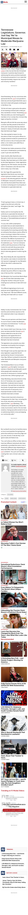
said (14, 99)
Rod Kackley (4, 46)
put (22, 331)
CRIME (6, 498)
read (11, 243)
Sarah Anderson (5, 712)
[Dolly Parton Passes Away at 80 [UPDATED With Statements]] (14, 674)
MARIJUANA (13, 498)
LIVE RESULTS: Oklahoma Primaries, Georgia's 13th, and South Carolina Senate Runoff (13, 709)
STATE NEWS (22, 498)
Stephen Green (5, 736)
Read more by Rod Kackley (19, 491)
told (2, 278)
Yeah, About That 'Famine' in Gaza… (12, 757)
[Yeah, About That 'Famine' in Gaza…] (14, 747)
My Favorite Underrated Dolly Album (14, 887)
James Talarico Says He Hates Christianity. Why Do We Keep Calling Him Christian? (14, 882)
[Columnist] (6, 467)
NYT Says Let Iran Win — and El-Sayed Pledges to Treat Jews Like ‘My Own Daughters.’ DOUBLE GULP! (13, 782)
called (3, 71)
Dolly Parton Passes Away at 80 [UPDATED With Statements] (13, 684)
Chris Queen (4, 687)
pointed (3, 178)
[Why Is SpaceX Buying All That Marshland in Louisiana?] (14, 723)
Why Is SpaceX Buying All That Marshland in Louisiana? (13, 733)
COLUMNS (10, 494)
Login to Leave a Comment (14, 810)
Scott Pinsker (5, 786)
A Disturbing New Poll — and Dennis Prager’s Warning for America (12, 660)
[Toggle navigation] (25, 1)
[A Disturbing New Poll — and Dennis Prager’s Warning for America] (14, 649)
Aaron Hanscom (5, 663)
